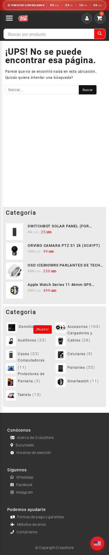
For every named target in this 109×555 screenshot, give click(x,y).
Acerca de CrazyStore (35, 438)
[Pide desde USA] (97, 543)
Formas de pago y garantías (40, 517)
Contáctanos (27, 532)
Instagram (24, 492)
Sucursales (25, 445)
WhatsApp (25, 477)
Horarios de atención (34, 453)
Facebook (24, 485)
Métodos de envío (31, 525)
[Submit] (99, 34)
